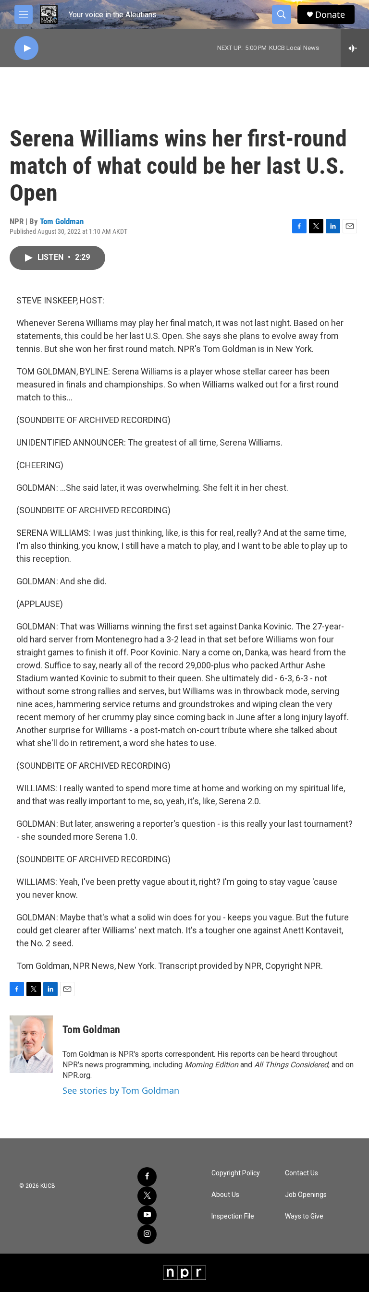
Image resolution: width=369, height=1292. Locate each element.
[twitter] (147, 1196)
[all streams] (355, 48)
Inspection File (232, 1216)
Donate (330, 15)
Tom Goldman (62, 221)
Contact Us (301, 1173)
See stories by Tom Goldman (120, 1090)
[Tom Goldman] (31, 1044)
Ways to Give (304, 1216)
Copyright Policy (235, 1173)
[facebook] (147, 1176)
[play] (26, 48)
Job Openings (306, 1194)
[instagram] (147, 1234)
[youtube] (147, 1215)
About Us (225, 1194)
